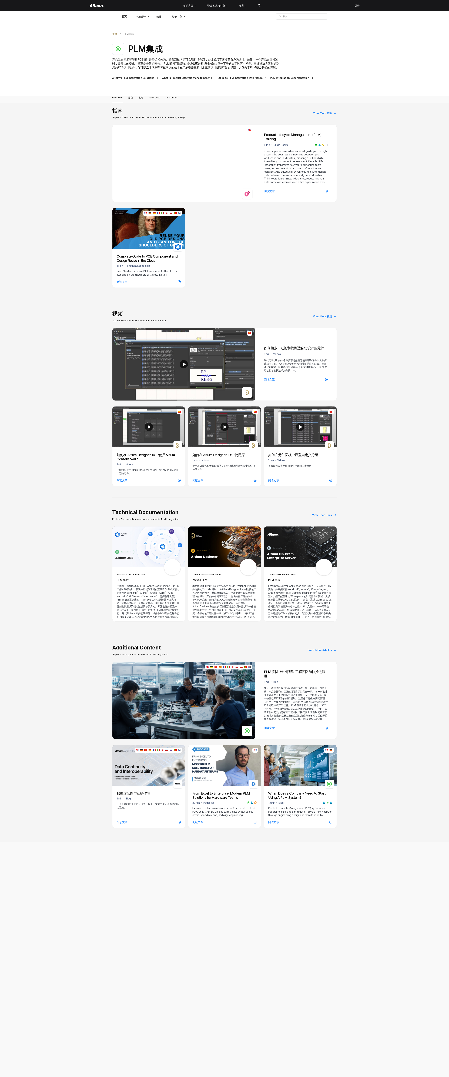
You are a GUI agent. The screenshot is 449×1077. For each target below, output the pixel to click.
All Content (172, 97)
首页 (124, 16)
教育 (241, 5)
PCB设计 (141, 16)
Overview (117, 97)
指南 (130, 97)
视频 (140, 97)
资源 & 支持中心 (216, 5)
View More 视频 (322, 316)
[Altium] (96, 5)
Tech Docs (154, 97)
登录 (357, 5)
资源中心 (177, 16)
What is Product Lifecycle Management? (186, 77)
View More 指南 (322, 113)
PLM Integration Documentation (289, 77)
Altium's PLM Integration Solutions (133, 77)
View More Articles (320, 650)
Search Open (259, 5)
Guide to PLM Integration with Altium (240, 77)
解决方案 (188, 5)
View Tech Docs (322, 515)
